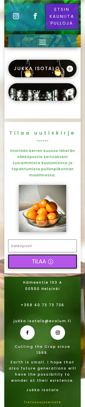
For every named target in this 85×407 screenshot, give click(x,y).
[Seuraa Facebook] (35, 16)
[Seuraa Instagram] (16, 16)
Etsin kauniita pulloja (62, 16)
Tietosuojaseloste (42, 402)
